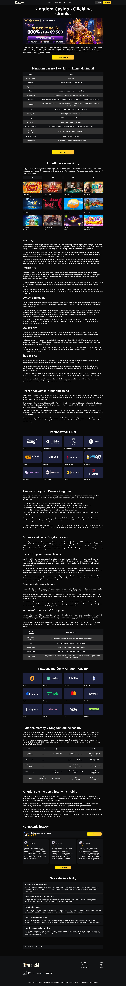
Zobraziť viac (63, 867)
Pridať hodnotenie (94, 834)
